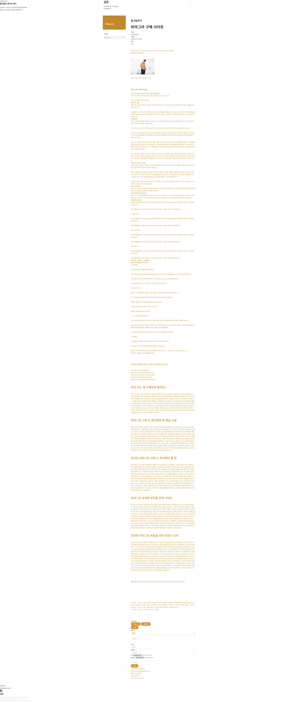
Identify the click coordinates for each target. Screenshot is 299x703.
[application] (151, 5)
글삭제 (137, 676)
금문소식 (183, 5)
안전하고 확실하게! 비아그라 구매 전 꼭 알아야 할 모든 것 (149, 364)
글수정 (133, 676)
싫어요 (146, 624)
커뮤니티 (190, 5)
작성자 (132, 644)
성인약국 (165, 607)
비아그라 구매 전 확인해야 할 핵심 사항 (154, 420)
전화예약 (175, 5)
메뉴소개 (157, 5)
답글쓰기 (139, 673)
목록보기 (133, 673)
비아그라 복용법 (161, 605)
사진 (132, 655)
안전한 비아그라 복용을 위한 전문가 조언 (154, 535)
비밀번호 (133, 650)
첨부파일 (133, 657)
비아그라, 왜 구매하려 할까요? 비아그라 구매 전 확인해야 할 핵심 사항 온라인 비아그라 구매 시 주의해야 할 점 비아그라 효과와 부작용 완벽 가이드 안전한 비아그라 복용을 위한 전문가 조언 (143, 374)
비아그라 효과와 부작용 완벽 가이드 (151, 498)
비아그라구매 (180, 605)
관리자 (29, 700)
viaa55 (156, 609)
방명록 (106, 34)
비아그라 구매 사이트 (139, 89)
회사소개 (148, 5)
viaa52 (152, 609)
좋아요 (135, 624)
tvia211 (135, 609)
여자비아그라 (171, 605)
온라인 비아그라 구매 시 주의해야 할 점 (154, 458)
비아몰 (154, 605)
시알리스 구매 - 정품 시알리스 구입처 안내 (149, 607)
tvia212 (140, 609)
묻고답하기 (107, 37)
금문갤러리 (167, 5)
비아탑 (171, 607)
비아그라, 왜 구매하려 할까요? (148, 387)
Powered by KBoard (137, 678)
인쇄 (134, 627)
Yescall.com (25, 700)
